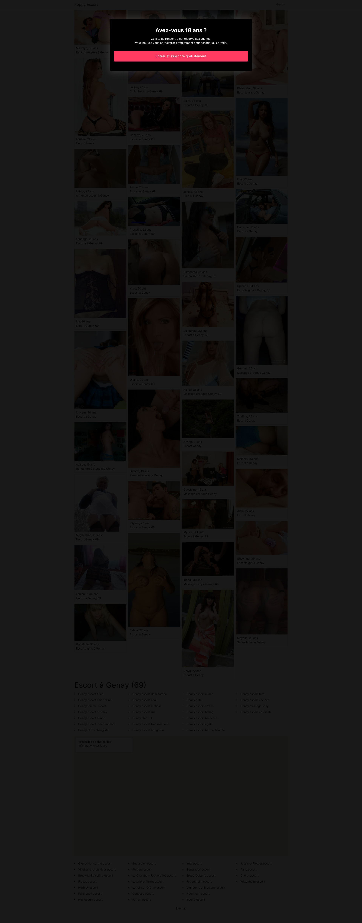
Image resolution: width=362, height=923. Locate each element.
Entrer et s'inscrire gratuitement (181, 56)
